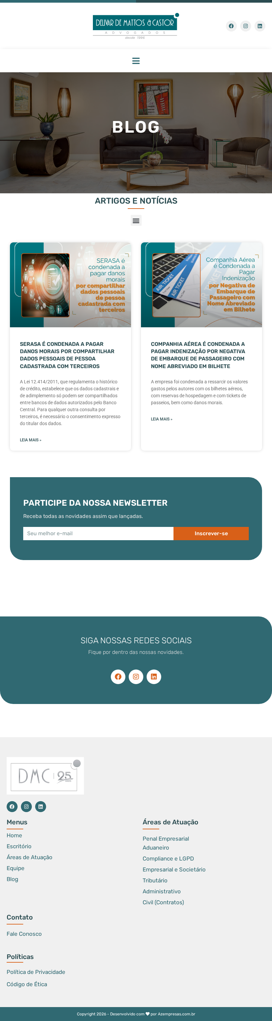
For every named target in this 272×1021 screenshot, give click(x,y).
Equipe (16, 868)
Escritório (19, 846)
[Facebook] (231, 26)
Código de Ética (27, 984)
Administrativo (162, 891)
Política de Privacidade (36, 972)
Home (14, 835)
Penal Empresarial (166, 838)
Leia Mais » (30, 440)
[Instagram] (245, 26)
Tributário (155, 880)
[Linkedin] (259, 26)
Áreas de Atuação (29, 857)
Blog (12, 879)
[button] (136, 60)
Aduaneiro (156, 847)
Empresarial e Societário (174, 869)
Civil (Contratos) (163, 902)
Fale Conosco (24, 933)
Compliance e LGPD (168, 858)
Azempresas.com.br (176, 1014)
